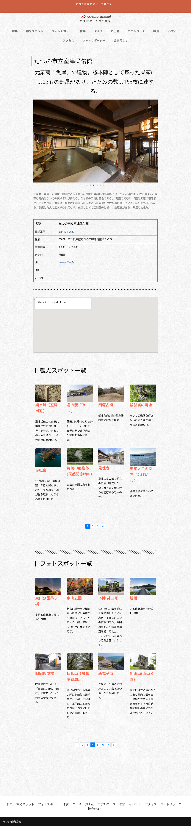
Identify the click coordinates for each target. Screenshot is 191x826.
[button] (37, 141)
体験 (83, 31)
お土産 (115, 31)
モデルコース (136, 31)
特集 (15, 31)
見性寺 (103, 467)
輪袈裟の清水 (141, 404)
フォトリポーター (94, 40)
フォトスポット (62, 31)
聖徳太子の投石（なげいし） (141, 474)
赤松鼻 (40, 470)
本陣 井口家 (108, 598)
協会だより (121, 40)
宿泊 (156, 31)
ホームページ (66, 262)
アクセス (68, 40)
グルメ (98, 31)
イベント (173, 31)
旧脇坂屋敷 (44, 673)
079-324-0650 (66, 231)
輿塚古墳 (105, 404)
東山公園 (74, 598)
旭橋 (133, 598)
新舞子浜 (105, 673)
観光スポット (34, 31)
